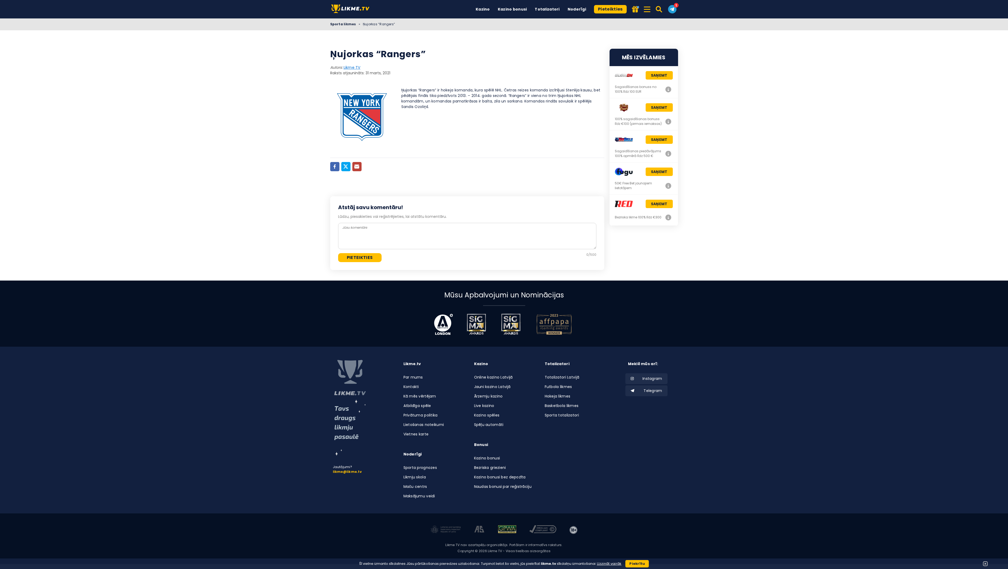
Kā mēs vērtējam (419, 396)
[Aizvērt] (985, 563)
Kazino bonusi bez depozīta (500, 477)
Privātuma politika (420, 415)
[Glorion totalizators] (668, 89)
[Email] (357, 166)
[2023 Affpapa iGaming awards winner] (554, 324)
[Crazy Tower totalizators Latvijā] (668, 121)
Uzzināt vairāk (609, 563)
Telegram (653, 390)
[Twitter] (345, 166)
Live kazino (484, 405)
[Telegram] (672, 9)
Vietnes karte (416, 434)
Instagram (652, 378)
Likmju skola (414, 477)
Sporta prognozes (420, 467)
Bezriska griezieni (490, 467)
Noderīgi (577, 9)
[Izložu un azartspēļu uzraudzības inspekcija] (445, 530)
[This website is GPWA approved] (507, 530)
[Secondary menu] (647, 8)
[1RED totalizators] (668, 217)
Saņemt (659, 75)
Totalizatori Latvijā (562, 377)
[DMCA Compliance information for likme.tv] (543, 530)
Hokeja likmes (558, 396)
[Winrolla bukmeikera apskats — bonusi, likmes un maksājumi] (668, 153)
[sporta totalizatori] (350, 427)
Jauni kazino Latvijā (492, 386)
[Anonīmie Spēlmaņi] (479, 530)
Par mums (413, 377)
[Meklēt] (659, 9)
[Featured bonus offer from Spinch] (634, 9)
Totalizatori (547, 9)
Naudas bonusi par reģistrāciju (503, 486)
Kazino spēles (487, 415)
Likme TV (352, 67)
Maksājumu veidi (419, 496)
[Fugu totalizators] (668, 186)
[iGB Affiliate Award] (443, 324)
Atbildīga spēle (417, 405)
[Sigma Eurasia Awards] (476, 324)
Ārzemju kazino (488, 396)
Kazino (483, 9)
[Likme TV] (352, 9)
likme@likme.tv (347, 471)
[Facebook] (334, 166)
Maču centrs (415, 486)
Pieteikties (610, 9)
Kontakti (411, 386)
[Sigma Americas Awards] (511, 324)
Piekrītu (637, 563)
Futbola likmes (558, 386)
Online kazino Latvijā (493, 377)
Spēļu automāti (489, 424)
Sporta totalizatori (562, 415)
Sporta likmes (343, 24)
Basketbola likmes (562, 405)
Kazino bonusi (512, 9)
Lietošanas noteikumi (423, 424)
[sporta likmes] (350, 378)
